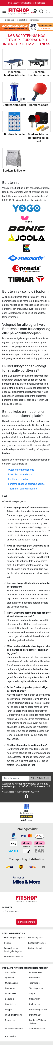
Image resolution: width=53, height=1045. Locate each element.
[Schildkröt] (26, 258)
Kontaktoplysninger (37, 943)
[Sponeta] (26, 268)
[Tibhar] (26, 278)
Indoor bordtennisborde (20, 474)
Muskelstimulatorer (14, 1028)
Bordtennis (10, 988)
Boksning (9, 999)
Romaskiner (34, 977)
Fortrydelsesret (35, 948)
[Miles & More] (26, 880)
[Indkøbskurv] (49, 11)
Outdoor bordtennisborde (21, 469)
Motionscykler (35, 972)
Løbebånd (9, 977)
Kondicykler (10, 1004)
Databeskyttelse (35, 937)
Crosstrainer (10, 972)
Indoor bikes (10, 993)
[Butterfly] (26, 218)
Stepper (8, 1009)
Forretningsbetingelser (14, 937)
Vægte (32, 993)
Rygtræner (10, 1020)
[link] (26, 796)
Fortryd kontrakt (26, 921)
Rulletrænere (35, 1004)
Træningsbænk (36, 988)
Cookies (7, 943)
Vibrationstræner (37, 1028)
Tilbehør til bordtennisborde (22, 488)
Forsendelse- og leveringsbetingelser (13, 950)
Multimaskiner (11, 983)
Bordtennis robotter (18, 479)
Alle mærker (10, 1036)
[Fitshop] (18, 11)
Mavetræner (34, 1015)
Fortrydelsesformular (13, 956)
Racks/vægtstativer (38, 1009)
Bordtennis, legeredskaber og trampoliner (22, 20)
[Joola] (26, 237)
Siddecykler (34, 999)
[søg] (41, 11)
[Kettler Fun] (26, 247)
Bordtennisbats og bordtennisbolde (26, 484)
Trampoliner (34, 983)
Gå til (11, 911)
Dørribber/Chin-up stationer (37, 1022)
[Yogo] (26, 208)
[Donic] (26, 228)
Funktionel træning (13, 1015)
